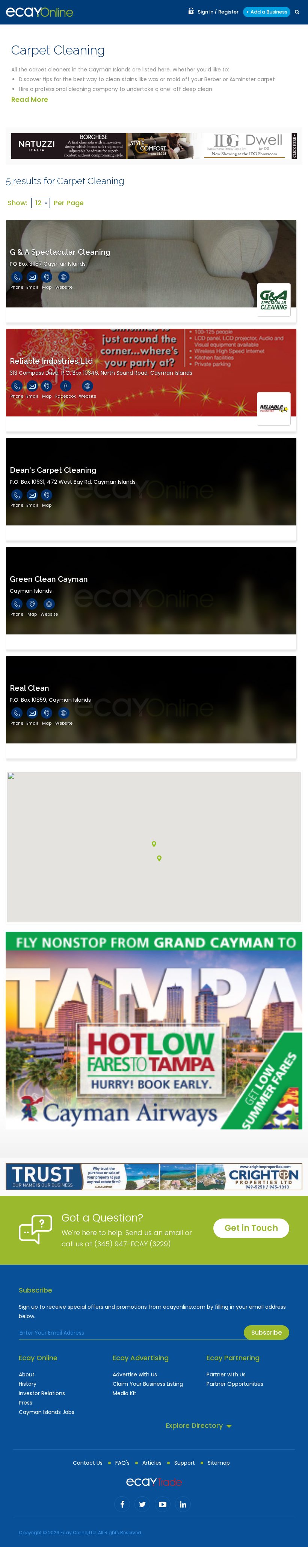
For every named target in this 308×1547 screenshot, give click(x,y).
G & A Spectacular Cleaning (60, 252)
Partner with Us (226, 1374)
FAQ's (122, 1463)
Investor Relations (42, 1393)
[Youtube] (163, 1504)
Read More (29, 99)
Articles (152, 1463)
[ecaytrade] (154, 1481)
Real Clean (29, 688)
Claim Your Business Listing (148, 1384)
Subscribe (266, 1332)
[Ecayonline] (39, 12)
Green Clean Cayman (49, 579)
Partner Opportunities (235, 1384)
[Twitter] (142, 1504)
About (27, 1374)
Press (25, 1402)
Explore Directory (194, 1425)
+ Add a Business (266, 11)
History (27, 1384)
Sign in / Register (218, 11)
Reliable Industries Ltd (51, 361)
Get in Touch (251, 1228)
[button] (159, 858)
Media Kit (124, 1393)
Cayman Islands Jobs (46, 1412)
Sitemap (219, 1463)
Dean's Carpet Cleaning (53, 470)
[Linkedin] (183, 1504)
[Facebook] (122, 1504)
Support (184, 1463)
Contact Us (88, 1463)
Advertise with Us (135, 1374)
